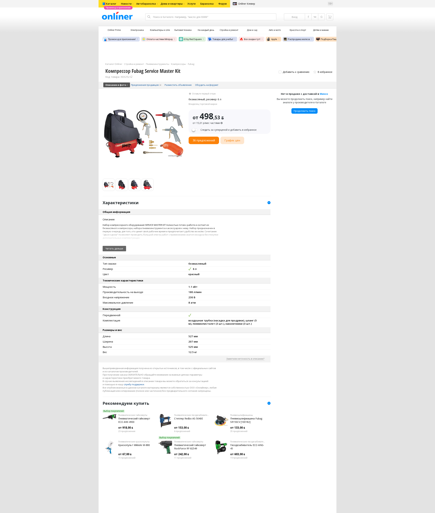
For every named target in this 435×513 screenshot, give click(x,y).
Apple (274, 39)
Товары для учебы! (223, 39)
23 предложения (126, 431)
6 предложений (182, 431)
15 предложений (126, 458)
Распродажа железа (299, 39)
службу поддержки (134, 384)
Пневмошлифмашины (241, 415)
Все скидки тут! (252, 39)
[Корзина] (329, 16)
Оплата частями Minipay (159, 39)
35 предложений (238, 431)
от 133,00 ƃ (237, 427)
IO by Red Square (193, 39)
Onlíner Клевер (246, 3)
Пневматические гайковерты (132, 415)
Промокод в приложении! (122, 39)
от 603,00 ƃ (237, 454)
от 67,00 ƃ (125, 454)
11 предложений (182, 458)
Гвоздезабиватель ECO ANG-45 (247, 446)
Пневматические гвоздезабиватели (191, 415)
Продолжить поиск (304, 110)
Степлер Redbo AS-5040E (188, 418)
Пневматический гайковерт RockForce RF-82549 (190, 446)
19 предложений (238, 458)
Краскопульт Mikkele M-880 (134, 445)
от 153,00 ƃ (181, 427)
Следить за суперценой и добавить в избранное (229, 129)
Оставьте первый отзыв (203, 94)
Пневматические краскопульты (134, 442)
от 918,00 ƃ (125, 427)
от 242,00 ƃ (181, 454)
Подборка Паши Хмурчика (335, 39)
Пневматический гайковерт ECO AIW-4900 (134, 420)
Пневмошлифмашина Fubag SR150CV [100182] (246, 420)
